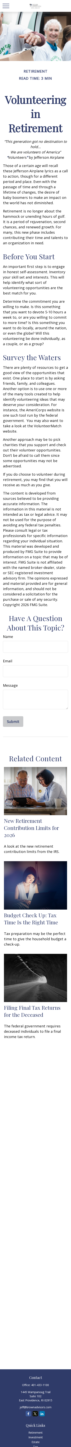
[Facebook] (28, 1413)
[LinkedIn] (42, 1413)
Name (8, 636)
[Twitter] (35, 1413)
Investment (35, 1437)
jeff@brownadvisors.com (35, 1407)
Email (7, 661)
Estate (36, 1442)
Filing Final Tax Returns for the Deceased (32, 1011)
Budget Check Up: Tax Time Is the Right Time (31, 919)
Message (10, 685)
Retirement (35, 1432)
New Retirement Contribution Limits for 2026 (31, 827)
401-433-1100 (40, 1385)
